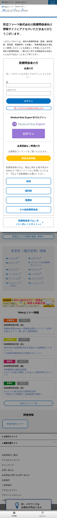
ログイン (42, 516)
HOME (14, 516)
